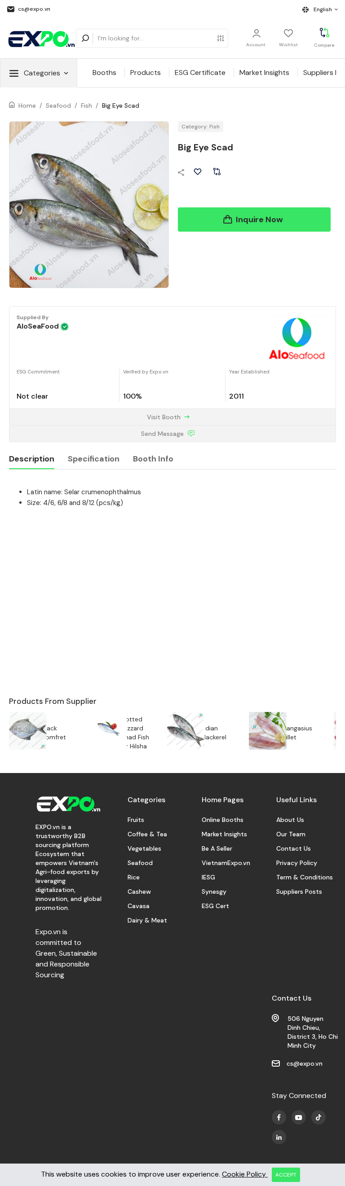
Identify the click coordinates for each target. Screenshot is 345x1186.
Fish (86, 105)
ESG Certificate (200, 72)
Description (31, 458)
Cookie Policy (245, 1174)
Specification (93, 458)
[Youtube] (279, 1117)
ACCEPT (285, 1174)
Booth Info (153, 458)
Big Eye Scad (120, 105)
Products (145, 72)
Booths (104, 72)
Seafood (58, 105)
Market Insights (264, 72)
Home (27, 105)
